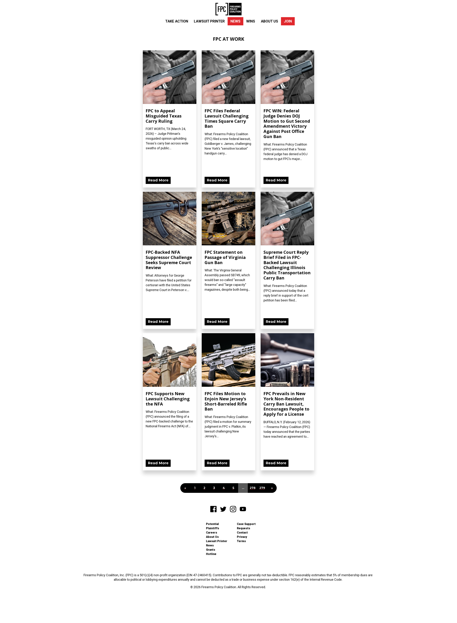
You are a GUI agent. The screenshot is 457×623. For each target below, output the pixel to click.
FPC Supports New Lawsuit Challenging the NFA (168, 399)
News (235, 21)
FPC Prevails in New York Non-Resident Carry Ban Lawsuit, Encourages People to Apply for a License (286, 404)
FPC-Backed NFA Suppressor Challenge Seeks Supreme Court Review (169, 259)
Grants (210, 549)
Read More (158, 180)
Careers (211, 532)
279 (262, 488)
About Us (269, 21)
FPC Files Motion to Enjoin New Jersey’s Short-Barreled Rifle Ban (226, 401)
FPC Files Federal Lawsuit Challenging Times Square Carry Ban (226, 118)
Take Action (176, 21)
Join (288, 21)
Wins (250, 21)
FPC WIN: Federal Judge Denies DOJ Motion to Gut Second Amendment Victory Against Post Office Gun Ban (286, 123)
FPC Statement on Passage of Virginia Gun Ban (225, 257)
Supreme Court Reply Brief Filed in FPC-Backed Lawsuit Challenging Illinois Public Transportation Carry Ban (287, 265)
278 (252, 488)
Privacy (242, 537)
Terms (241, 541)
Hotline (211, 554)
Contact (242, 532)
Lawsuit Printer (209, 21)
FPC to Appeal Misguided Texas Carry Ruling (164, 116)
